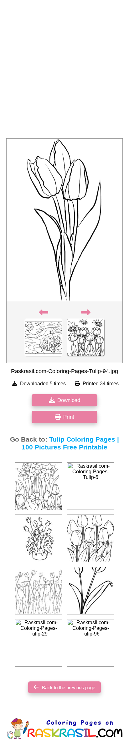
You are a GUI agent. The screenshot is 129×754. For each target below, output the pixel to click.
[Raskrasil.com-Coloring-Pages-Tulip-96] (90, 643)
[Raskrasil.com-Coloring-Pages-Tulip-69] (90, 538)
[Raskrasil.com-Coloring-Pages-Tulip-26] (38, 590)
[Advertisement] (64, 71)
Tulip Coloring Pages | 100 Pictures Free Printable (70, 443)
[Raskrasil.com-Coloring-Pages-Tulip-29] (38, 643)
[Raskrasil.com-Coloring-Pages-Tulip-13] (38, 486)
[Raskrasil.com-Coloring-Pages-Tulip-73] (38, 538)
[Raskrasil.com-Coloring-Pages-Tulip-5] (90, 486)
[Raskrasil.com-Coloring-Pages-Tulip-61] (90, 590)
